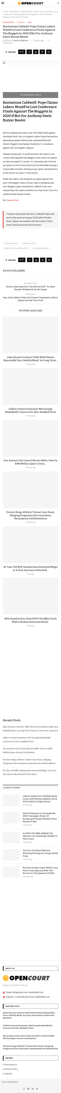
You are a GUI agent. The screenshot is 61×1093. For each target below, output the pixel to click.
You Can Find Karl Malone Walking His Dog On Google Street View (40, 853)
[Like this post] (23, 52)
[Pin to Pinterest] (42, 52)
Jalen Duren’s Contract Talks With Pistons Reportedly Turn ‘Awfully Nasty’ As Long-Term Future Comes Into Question (29, 1015)
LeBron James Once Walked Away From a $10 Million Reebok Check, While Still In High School (40, 799)
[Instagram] (28, 1089)
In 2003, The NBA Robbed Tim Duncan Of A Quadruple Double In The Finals (40, 836)
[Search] (58, 3)
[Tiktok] (37, 1089)
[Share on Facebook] (29, 52)
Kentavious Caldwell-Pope (16, 248)
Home (5, 11)
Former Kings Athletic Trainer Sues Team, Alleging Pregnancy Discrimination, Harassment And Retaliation (30, 515)
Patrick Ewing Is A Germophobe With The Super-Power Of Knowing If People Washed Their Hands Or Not (40, 817)
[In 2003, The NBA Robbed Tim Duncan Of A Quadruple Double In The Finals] (11, 837)
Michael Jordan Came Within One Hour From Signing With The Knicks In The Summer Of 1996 (40, 870)
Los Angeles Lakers (40, 248)
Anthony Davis (11, 243)
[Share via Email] (48, 52)
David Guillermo (20, 40)
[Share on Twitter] (35, 52)
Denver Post (12, 200)
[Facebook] (24, 1089)
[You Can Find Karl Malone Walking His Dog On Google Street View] (11, 854)
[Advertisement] (30, 679)
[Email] (33, 1089)
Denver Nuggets (29, 243)
